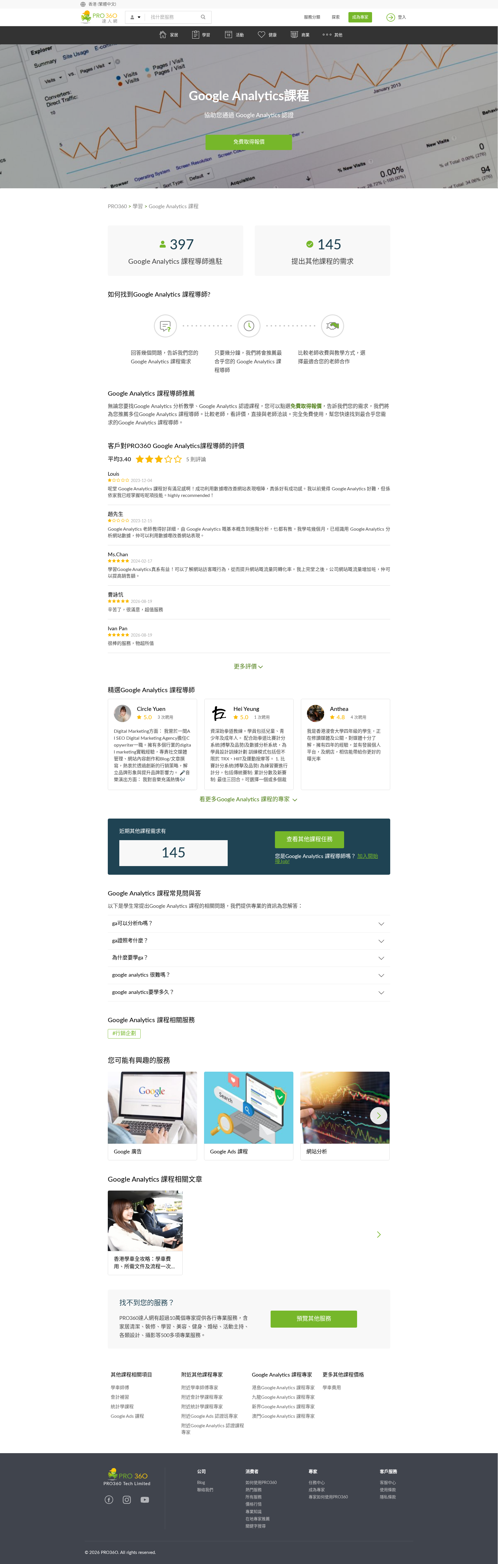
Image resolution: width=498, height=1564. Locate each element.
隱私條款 (388, 1497)
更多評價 (245, 667)
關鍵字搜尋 (256, 1526)
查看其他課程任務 (309, 839)
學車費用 (331, 1387)
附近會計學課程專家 (202, 1397)
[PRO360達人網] (109, 1503)
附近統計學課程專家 (202, 1406)
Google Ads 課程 (127, 1416)
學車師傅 (120, 1387)
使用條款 (388, 1490)
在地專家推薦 (258, 1519)
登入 (402, 17)
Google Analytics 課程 (174, 206)
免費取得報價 (249, 142)
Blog (201, 1483)
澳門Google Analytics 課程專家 (283, 1416)
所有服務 (254, 1497)
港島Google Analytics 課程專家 (283, 1387)
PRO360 (117, 206)
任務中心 (317, 1483)
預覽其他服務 (314, 1319)
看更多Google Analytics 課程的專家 (245, 799)
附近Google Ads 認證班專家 (209, 1416)
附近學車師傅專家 (199, 1387)
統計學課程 (122, 1406)
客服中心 (388, 1483)
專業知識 (254, 1512)
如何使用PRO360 (261, 1483)
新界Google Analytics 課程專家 (283, 1406)
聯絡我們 (205, 1490)
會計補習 (120, 1397)
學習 (138, 206)
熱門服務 (254, 1490)
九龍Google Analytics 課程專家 (283, 1397)
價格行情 (254, 1504)
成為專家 (360, 17)
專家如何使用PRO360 (328, 1497)
